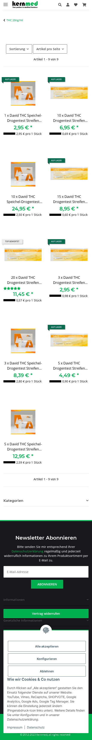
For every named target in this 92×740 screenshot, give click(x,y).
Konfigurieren (47, 659)
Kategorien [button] (13, 501)
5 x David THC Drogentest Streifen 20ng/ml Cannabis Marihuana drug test (69, 366)
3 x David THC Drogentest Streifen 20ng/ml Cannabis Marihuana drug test (69, 280)
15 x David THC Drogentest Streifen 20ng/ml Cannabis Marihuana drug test (69, 199)
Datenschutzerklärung (27, 551)
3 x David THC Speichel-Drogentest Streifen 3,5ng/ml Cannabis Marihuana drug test (23, 366)
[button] (61, 4)
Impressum (14, 727)
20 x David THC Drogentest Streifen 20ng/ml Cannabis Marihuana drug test (23, 280)
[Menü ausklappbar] (5, 2)
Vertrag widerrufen (46, 614)
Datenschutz (36, 727)
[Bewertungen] (12, 288)
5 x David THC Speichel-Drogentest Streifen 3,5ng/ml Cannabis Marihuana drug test (23, 447)
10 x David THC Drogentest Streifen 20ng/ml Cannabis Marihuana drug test (69, 118)
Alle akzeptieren (47, 646)
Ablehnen (47, 671)
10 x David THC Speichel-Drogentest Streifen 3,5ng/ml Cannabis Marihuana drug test (23, 199)
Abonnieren (47, 584)
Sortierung (17, 49)
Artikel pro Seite (48, 49)
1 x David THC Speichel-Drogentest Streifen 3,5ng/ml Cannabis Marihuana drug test (23, 118)
